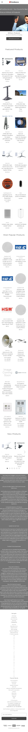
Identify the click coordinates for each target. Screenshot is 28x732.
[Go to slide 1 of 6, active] (7, 468)
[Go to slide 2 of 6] (9, 468)
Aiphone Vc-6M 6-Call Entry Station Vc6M (20, 420)
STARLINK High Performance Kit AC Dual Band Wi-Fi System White (7, 167)
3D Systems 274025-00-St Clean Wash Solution (20, 385)
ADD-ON (14, 687)
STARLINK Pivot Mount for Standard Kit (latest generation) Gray (7, 106)
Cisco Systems (14, 680)
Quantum (14, 694)
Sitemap (14, 620)
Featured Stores (14, 632)
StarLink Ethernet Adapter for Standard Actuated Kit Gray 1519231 (20, 75)
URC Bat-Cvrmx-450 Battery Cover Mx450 (20, 261)
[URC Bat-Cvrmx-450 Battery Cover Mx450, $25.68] (20, 247)
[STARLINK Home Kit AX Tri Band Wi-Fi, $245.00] (7, 446)
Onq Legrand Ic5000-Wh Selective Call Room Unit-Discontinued (7, 422)
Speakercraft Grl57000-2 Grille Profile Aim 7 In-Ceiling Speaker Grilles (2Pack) (20, 324)
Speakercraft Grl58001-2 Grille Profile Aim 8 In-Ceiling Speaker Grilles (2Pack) (7, 261)
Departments (14, 627)
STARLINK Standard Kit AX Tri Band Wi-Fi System (20, 166)
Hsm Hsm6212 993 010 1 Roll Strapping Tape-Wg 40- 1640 (7, 322)
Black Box (14, 693)
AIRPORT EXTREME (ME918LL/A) (20, 225)
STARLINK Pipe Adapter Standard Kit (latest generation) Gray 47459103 (7, 137)
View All (14, 696)
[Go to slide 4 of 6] (14, 468)
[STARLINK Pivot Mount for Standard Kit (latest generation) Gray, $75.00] (7, 93)
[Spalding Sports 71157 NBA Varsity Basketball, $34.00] (7, 183)
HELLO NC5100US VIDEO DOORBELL (20, 195)
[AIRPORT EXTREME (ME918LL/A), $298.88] (20, 213)
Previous (1, 452)
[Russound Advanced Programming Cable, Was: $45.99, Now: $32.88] (20, 341)
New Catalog (14, 629)
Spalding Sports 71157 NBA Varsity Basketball (7, 196)
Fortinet (14, 683)
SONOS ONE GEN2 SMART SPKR (7, 225)
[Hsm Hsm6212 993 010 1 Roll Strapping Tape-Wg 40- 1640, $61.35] (7, 309)
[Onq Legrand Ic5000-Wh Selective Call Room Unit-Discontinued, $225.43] (7, 407)
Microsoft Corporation (14, 690)
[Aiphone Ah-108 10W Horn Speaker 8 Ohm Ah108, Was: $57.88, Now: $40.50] (7, 341)
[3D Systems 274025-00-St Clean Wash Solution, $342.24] (20, 372)
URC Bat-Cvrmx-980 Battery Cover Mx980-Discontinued (7, 293)
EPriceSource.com (14, 38)
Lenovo (14, 691)
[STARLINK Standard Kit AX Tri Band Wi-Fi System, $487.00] (20, 154)
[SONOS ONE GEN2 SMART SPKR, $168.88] (7, 213)
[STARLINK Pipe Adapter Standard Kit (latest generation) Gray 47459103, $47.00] (7, 122)
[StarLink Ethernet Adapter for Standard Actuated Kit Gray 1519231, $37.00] (20, 61)
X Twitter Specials (14, 634)
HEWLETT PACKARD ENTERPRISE (14, 688)
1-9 (14, 635)
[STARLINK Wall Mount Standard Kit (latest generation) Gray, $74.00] (20, 93)
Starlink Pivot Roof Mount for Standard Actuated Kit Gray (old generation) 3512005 (7, 76)
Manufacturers (14, 626)
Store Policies (14, 619)
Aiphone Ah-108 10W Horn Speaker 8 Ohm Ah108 (7, 354)
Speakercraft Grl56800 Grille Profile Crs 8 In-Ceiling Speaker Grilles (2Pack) (20, 293)
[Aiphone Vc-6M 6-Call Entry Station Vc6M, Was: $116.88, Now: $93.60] (20, 407)
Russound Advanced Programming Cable (21, 355)
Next (24, 452)
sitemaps (14, 616)
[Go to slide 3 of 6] (12, 468)
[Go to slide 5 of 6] (16, 468)
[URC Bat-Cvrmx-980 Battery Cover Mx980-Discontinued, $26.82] (7, 278)
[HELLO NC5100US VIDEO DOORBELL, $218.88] (20, 183)
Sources (14, 624)
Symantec (14, 682)
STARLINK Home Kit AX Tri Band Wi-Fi (7, 457)
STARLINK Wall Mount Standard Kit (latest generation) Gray (20, 106)
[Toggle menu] (2, 2)
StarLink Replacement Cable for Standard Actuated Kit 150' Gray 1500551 (20, 137)
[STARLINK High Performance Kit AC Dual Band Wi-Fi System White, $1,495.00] (7, 154)
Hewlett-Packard (14, 685)
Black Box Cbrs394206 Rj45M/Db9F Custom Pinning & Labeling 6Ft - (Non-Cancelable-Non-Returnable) (7, 388)
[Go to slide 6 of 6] (19, 468)
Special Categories (14, 631)
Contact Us (14, 617)
